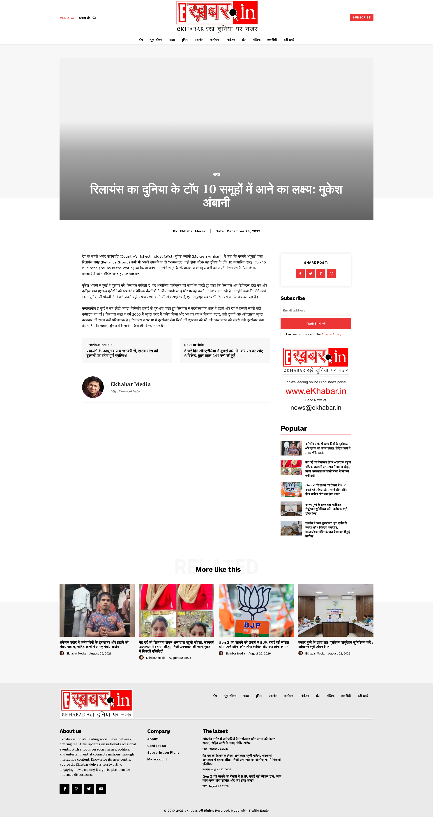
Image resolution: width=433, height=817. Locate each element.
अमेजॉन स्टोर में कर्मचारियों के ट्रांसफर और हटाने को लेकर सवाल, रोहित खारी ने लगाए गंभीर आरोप (327, 448)
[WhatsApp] (331, 273)
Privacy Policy (331, 334)
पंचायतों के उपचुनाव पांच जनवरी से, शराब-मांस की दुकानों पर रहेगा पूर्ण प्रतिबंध (122, 353)
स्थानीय (206, 769)
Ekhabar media (192, 231)
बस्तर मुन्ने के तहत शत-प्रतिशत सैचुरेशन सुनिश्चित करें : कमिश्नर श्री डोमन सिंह (326, 508)
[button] (88, 17)
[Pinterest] (320, 273)
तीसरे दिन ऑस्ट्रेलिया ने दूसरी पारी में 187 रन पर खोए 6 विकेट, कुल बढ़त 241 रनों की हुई (223, 353)
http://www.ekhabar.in (128, 391)
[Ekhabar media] (93, 387)
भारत (216, 174)
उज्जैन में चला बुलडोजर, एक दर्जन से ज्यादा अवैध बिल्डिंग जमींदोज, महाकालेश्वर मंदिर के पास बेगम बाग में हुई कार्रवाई (327, 529)
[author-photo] (62, 653)
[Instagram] (77, 789)
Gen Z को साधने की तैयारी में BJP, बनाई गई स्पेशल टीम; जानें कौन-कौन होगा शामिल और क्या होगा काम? (326, 489)
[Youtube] (101, 789)
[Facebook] (300, 273)
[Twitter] (310, 273)
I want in (313, 323)
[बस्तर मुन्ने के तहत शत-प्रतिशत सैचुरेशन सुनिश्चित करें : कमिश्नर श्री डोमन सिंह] (291, 508)
